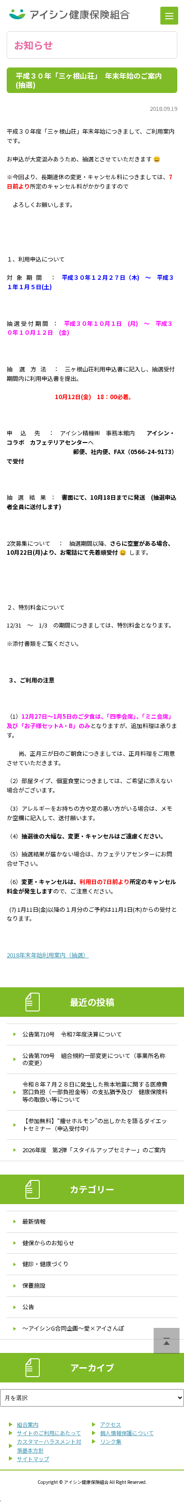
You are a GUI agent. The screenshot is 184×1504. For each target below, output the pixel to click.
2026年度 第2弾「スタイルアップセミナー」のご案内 (94, 1150)
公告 (28, 1306)
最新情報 (34, 1221)
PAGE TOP (167, 1341)
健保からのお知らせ (48, 1243)
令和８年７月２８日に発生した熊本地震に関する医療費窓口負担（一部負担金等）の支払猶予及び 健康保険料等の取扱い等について (94, 1092)
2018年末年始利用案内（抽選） (48, 955)
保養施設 (34, 1285)
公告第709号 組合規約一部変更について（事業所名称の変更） (93, 1059)
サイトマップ (33, 1458)
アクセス (110, 1424)
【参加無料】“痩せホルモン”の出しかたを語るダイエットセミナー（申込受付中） (94, 1124)
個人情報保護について (127, 1433)
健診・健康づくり (45, 1264)
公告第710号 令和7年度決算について (72, 1034)
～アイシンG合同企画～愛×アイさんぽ (73, 1328)
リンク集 (110, 1441)
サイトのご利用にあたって (49, 1433)
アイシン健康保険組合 (69, 14)
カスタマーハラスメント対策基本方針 (49, 1445)
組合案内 (27, 1424)
